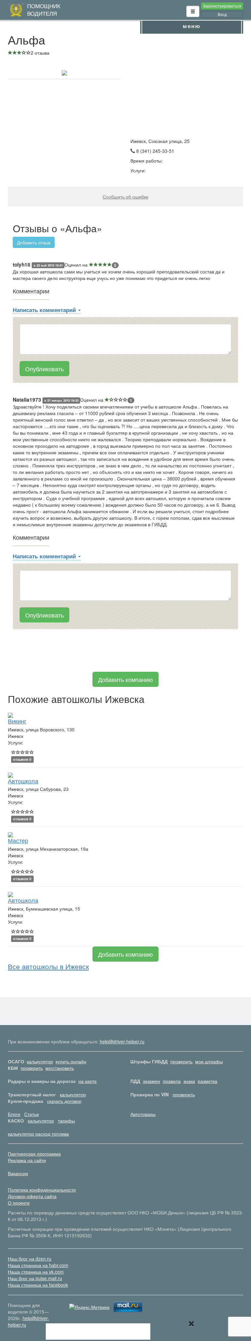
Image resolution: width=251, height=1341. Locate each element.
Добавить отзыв (33, 242)
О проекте (19, 1202)
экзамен (151, 1081)
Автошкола (23, 780)
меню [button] (192, 26)
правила (172, 1081)
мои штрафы (209, 1061)
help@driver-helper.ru (122, 1041)
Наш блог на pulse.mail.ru (35, 1278)
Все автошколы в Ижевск (48, 966)
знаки (189, 1081)
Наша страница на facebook (38, 1284)
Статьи (31, 1114)
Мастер (18, 840)
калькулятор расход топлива (38, 1133)
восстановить (59, 1068)
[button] (192, 11)
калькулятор (40, 1061)
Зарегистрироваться (222, 6)
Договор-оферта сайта (32, 1196)
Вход (222, 14)
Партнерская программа (34, 1153)
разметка (207, 1081)
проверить (181, 1061)
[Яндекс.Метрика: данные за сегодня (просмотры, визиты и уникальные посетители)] (89, 1307)
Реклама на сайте (27, 1160)
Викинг (17, 721)
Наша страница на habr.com (38, 1265)
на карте (87, 1081)
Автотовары (143, 1114)
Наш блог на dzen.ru (29, 1258)
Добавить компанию (125, 679)
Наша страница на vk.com (36, 1271)
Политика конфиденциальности (42, 1189)
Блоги (14, 1114)
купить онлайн (71, 1061)
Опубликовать (44, 368)
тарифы (66, 1120)
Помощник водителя (43, 9)
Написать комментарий (45, 310)
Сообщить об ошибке (125, 196)
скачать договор (64, 1101)
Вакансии (18, 1173)
